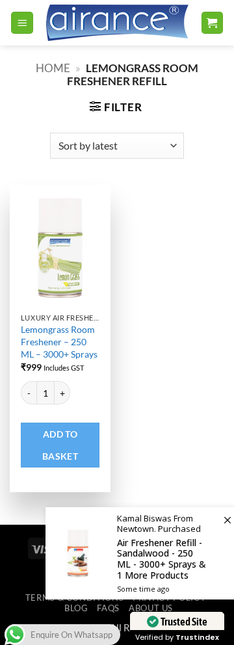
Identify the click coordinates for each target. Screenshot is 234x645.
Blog (76, 608)
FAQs (108, 608)
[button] (22, 23)
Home (53, 68)
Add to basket (60, 444)
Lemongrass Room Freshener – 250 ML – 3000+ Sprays (59, 341)
